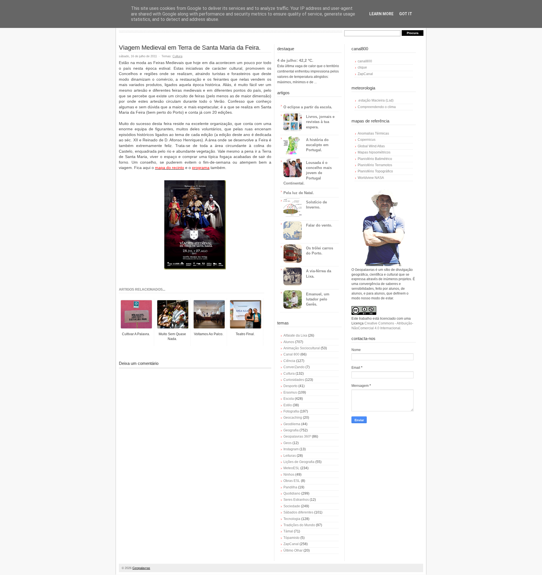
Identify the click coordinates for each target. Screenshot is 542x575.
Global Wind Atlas (371, 146)
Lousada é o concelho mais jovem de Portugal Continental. (307, 173)
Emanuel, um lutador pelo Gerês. (317, 299)
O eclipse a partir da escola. (307, 107)
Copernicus (366, 140)
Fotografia (291, 411)
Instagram (291, 449)
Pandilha (290, 487)
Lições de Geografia (298, 462)
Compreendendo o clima (377, 107)
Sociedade (291, 506)
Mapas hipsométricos (374, 152)
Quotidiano (291, 493)
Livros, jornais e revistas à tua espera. (320, 122)
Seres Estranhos (296, 500)
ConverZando (294, 367)
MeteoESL (291, 468)
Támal (288, 531)
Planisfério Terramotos (375, 165)
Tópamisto (291, 538)
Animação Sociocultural (301, 348)
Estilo (287, 405)
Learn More (381, 14)
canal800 (365, 61)
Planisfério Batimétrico (375, 159)
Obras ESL (291, 481)
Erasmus (290, 392)
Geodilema (291, 424)
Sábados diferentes (298, 512)
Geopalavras (141, 568)
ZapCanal (291, 544)
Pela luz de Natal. (298, 193)
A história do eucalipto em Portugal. (317, 145)
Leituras (289, 456)
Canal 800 (291, 354)
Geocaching (292, 418)
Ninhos (288, 475)
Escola (288, 399)
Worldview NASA (371, 178)
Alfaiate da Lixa (295, 335)
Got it (405, 14)
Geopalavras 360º (297, 436)
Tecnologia (291, 519)
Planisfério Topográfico (375, 171)
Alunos (288, 342)
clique (362, 67)
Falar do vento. (319, 225)
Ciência (289, 361)
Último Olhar (293, 550)
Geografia (291, 430)
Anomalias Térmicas (373, 133)
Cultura (177, 56)
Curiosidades (293, 380)
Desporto (290, 386)
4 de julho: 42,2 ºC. (295, 60)
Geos (287, 443)
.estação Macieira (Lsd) (376, 100)
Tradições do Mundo (299, 525)
